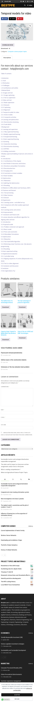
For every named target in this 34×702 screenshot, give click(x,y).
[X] (26, 1)
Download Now (7, 45)
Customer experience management (11, 681)
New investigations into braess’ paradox (12, 499)
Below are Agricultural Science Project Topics (14, 472)
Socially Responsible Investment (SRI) (12, 637)
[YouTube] (23, 1)
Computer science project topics (17, 51)
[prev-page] (2, 555)
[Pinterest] (28, 1)
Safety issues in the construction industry (13, 360)
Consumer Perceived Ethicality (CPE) (11, 668)
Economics (5, 633)
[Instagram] (30, 1)
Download (5, 307)
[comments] (21, 479)
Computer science (8, 526)
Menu (30, 5)
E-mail (3, 417)
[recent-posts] (13, 479)
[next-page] (5, 555)
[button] (30, 25)
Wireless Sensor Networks (8, 535)
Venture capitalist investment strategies (12, 644)
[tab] (5, 479)
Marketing (5, 664)
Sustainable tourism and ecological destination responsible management (14, 484)
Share (5, 18)
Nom (2, 409)
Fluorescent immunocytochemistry (11, 353)
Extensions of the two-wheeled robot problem (15, 367)
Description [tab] (7, 58)
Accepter (17, 695)
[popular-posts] (5, 479)
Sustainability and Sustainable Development (13, 650)
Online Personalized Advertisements (11, 674)
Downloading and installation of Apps (11, 540)
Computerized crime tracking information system (15, 492)
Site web (3, 424)
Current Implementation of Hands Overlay (13, 530)
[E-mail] (32, 1)
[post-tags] (29, 479)
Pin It (21, 18)
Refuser (17, 699)
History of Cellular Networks (9, 550)
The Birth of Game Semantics (9, 545)
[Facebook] (21, 1)
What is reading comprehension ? (10, 469)
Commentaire (5, 386)
